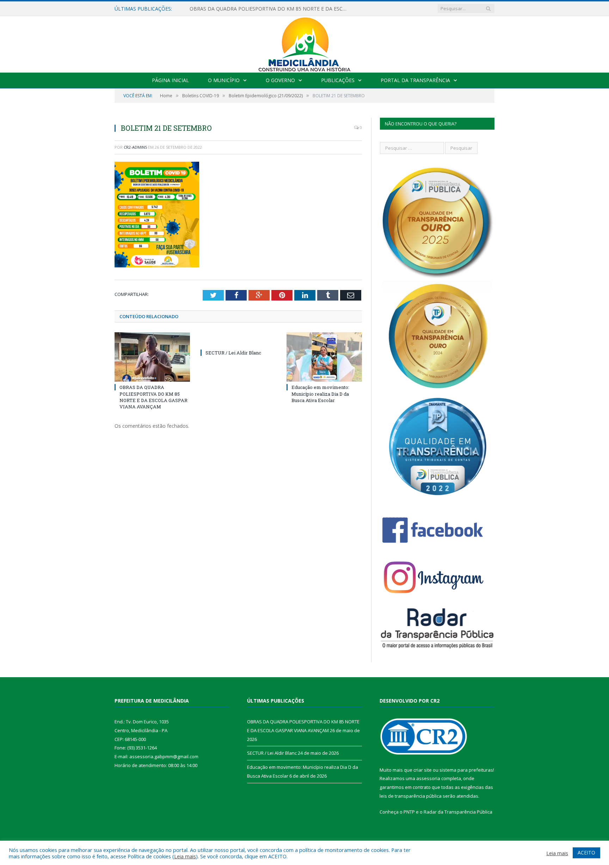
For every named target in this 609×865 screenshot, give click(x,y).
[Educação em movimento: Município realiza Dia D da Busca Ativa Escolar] (324, 357)
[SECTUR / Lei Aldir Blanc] (238, 339)
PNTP (409, 812)
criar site (422, 770)
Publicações (338, 80)
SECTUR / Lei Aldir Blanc (217, 9)
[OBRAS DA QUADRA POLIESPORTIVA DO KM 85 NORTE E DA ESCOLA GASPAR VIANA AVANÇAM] (152, 357)
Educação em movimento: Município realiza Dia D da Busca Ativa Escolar (320, 393)
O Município (224, 80)
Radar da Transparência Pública (458, 812)
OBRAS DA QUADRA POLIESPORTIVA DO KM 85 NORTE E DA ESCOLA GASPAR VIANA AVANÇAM (153, 397)
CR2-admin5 (135, 147)
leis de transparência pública (411, 796)
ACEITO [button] (586, 852)
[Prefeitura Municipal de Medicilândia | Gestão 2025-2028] (304, 43)
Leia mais (185, 856)
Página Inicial (170, 80)
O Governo (280, 80)
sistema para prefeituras (466, 770)
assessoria (428, 778)
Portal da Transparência (415, 80)
